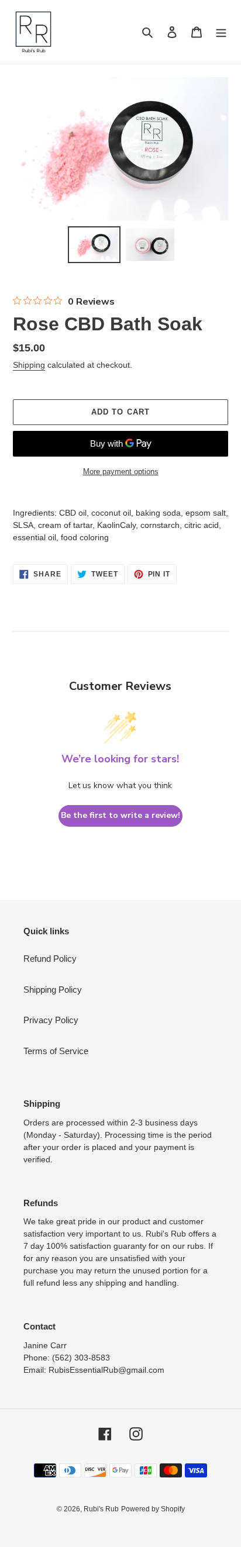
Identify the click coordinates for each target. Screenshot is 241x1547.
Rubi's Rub (101, 1509)
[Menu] (221, 31)
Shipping (29, 365)
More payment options (121, 471)
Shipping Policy (52, 989)
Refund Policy (50, 959)
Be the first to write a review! (120, 815)
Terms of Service (55, 1051)
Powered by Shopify (153, 1509)
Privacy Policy (50, 1020)
